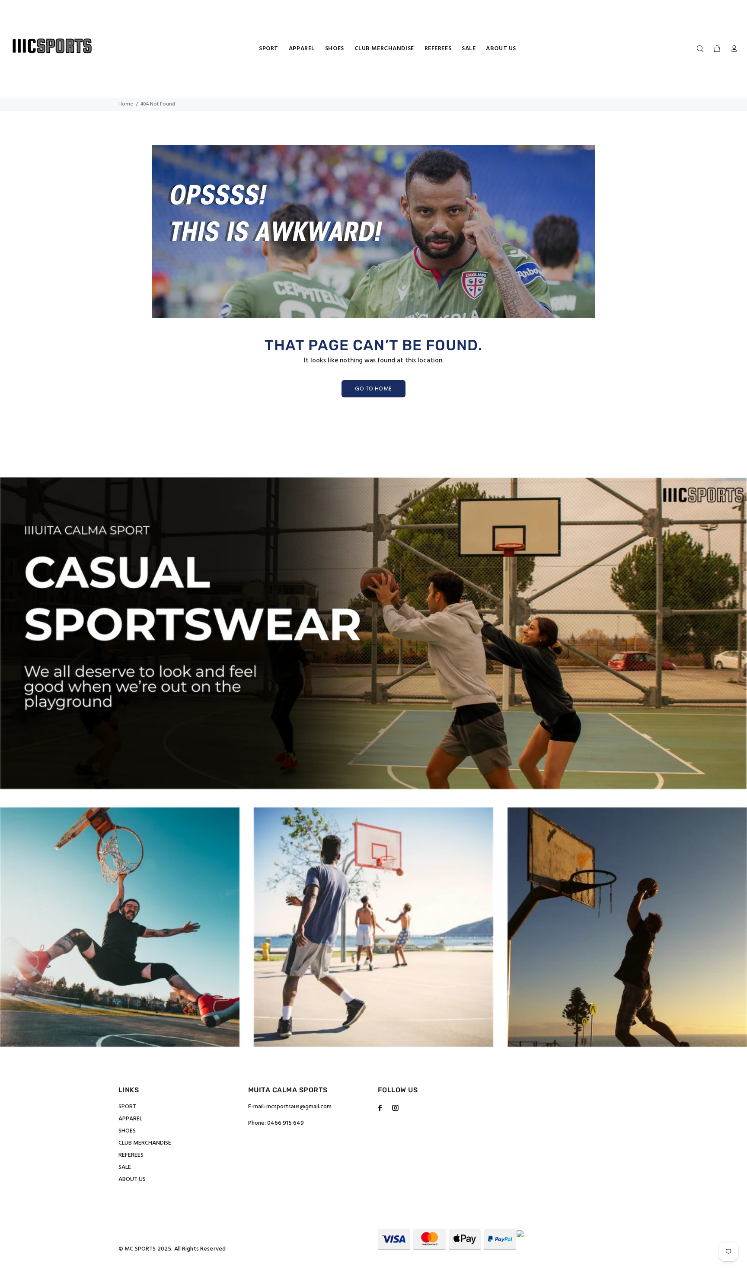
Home (125, 104)
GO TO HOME (373, 389)
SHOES (127, 1131)
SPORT (127, 1107)
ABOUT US (132, 1179)
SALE (124, 1167)
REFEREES (131, 1155)
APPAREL (130, 1119)
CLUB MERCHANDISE (144, 1143)
